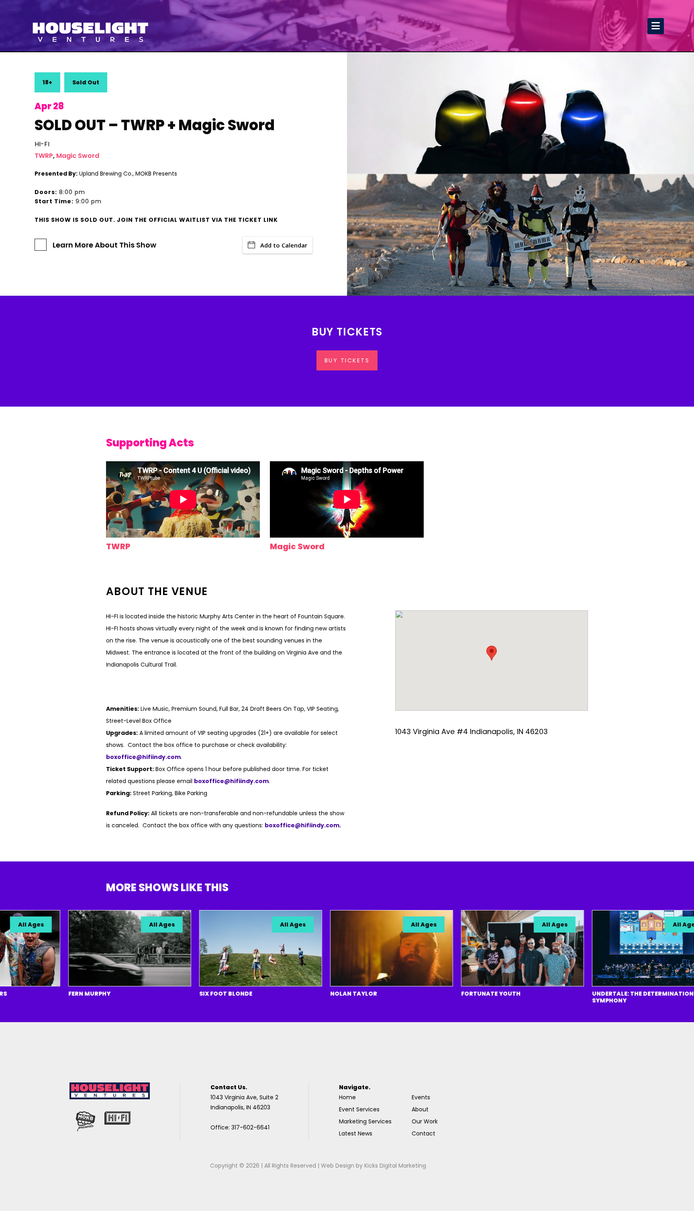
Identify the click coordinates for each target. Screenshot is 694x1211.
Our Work (425, 1121)
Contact (423, 1133)
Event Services (359, 1109)
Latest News (355, 1133)
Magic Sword (77, 155)
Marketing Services (365, 1121)
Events (421, 1097)
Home (347, 1097)
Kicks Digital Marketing (395, 1166)
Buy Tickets (347, 360)
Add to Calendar (283, 245)
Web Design (337, 1166)
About (420, 1109)
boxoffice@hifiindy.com (231, 781)
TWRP (44, 155)
